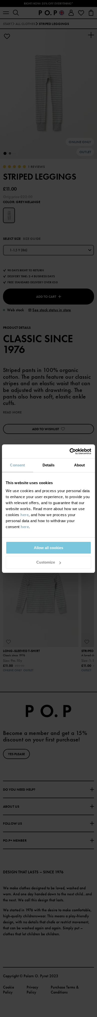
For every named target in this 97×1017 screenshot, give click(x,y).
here (24, 515)
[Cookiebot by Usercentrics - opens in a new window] (69, 451)
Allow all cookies (48, 548)
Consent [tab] (17, 465)
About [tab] (79, 465)
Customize (45, 562)
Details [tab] (49, 465)
